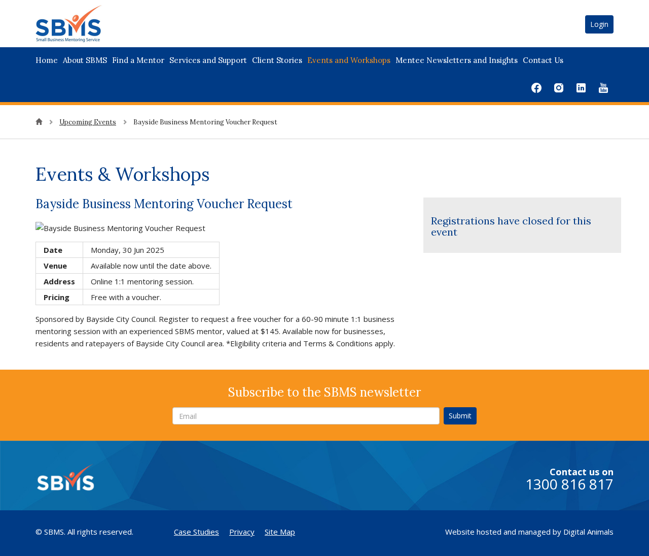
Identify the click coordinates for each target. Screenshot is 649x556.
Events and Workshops (348, 60)
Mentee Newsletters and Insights (456, 60)
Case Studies (196, 532)
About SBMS (85, 60)
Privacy (242, 532)
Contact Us (543, 60)
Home (46, 60)
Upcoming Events (87, 122)
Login (599, 24)
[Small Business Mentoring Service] (81, 23)
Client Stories (277, 60)
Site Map (280, 532)
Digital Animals (588, 532)
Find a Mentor (138, 60)
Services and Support (208, 60)
